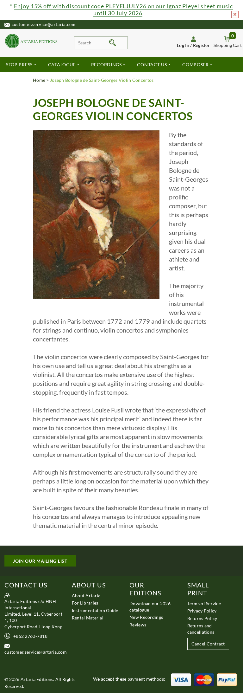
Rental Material (87, 617)
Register (201, 45)
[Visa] (181, 679)
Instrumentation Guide (95, 610)
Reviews (137, 624)
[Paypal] (227, 679)
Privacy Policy (202, 610)
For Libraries (85, 603)
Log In (183, 45)
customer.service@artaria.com (44, 24)
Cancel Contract (208, 643)
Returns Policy (202, 618)
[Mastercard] (204, 679)
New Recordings (146, 617)
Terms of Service (204, 603)
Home (39, 80)
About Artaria (86, 595)
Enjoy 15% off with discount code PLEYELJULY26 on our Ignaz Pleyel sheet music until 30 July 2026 (123, 9)
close (235, 14)
